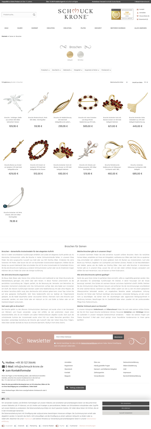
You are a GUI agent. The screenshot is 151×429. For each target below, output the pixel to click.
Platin (83, 28)
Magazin (68, 376)
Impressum (127, 372)
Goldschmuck (98, 309)
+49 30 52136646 (25, 362)
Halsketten (128, 312)
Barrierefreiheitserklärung (132, 376)
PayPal (62, 426)
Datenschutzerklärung (131, 362)
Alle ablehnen (126, 408)
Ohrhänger (139, 312)
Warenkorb (143, 19)
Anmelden (68, 362)
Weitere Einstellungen (87, 426)
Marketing (33, 426)
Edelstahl (68, 28)
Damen (11, 36)
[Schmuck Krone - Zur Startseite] (75, 13)
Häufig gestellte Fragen (102, 366)
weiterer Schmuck (118, 28)
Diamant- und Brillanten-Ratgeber (105, 369)
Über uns (97, 362)
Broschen (75, 47)
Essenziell (9, 426)
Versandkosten (99, 376)
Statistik (21, 426)
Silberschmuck (112, 309)
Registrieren (69, 366)
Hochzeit (98, 28)
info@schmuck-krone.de (28, 366)
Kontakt (141, 9)
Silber (19, 28)
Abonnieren (118, 337)
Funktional (73, 426)
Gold (6, 28)
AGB (124, 369)
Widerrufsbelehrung (130, 366)
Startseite (4, 36)
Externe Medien (48, 426)
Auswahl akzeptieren (125, 413)
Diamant (35, 28)
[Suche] (34, 14)
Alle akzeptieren (126, 403)
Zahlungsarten (99, 372)
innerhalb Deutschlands (106, 1)
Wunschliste (144, 16)
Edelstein (50, 28)
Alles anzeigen (140, 28)
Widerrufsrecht (142, 1)
